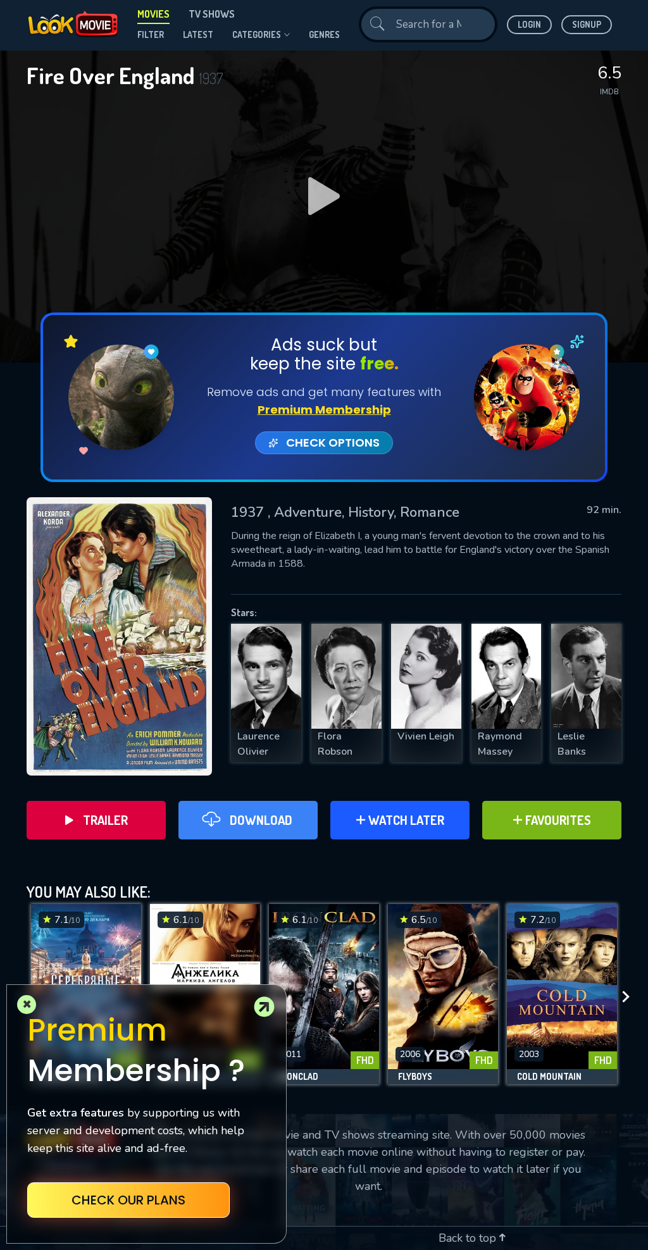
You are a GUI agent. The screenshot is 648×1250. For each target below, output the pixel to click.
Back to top (469, 1238)
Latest (198, 34)
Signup (586, 24)
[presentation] (629, 997)
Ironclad (298, 1076)
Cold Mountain (549, 1076)
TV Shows (212, 14)
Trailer (105, 820)
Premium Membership (324, 410)
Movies (153, 14)
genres (324, 34)
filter (150, 34)
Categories (256, 34)
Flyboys (415, 1076)
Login (529, 24)
